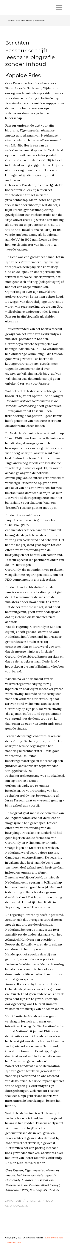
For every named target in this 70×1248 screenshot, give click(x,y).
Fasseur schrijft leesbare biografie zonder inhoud (30, 57)
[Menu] (59, 7)
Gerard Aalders (16, 1205)
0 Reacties (34, 1200)
